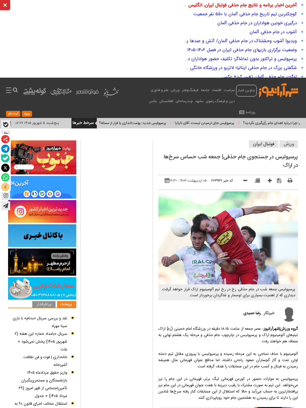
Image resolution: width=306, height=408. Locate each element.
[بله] (5, 158)
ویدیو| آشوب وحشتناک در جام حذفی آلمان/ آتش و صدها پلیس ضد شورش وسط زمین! (215, 41)
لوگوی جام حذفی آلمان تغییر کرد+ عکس (259, 76)
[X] (5, 168)
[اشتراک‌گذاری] (5, 139)
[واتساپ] (5, 177)
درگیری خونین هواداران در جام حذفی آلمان (257, 23)
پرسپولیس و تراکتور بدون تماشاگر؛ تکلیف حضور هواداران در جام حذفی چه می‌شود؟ (219, 58)
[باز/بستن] (5, 187)
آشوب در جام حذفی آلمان (273, 32)
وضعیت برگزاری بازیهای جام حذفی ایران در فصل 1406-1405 (242, 49)
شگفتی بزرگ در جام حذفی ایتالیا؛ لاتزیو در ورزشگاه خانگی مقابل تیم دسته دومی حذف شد (213, 67)
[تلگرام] (5, 149)
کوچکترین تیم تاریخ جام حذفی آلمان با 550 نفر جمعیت (245, 14)
